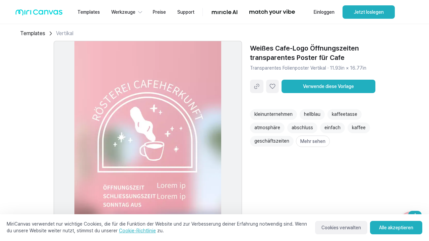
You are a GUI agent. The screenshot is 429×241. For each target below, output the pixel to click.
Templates (32, 33)
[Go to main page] (39, 14)
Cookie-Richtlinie (137, 230)
